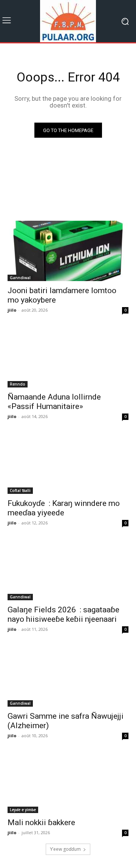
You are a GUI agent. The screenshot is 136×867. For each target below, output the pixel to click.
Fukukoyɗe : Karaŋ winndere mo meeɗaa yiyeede (64, 508)
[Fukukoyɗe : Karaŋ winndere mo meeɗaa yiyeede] (68, 464)
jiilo (12, 310)
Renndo (17, 384)
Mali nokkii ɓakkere (41, 822)
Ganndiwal (20, 277)
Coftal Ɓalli (20, 490)
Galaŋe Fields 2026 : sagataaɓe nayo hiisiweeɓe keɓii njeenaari (63, 614)
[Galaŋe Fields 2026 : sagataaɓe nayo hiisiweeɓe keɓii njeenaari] (68, 570)
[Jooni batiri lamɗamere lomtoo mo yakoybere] (68, 251)
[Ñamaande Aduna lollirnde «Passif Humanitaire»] (68, 357)
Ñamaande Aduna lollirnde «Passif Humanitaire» (54, 401)
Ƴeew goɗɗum (65, 849)
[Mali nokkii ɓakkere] (68, 783)
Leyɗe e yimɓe (23, 809)
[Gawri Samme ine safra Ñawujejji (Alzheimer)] (68, 676)
